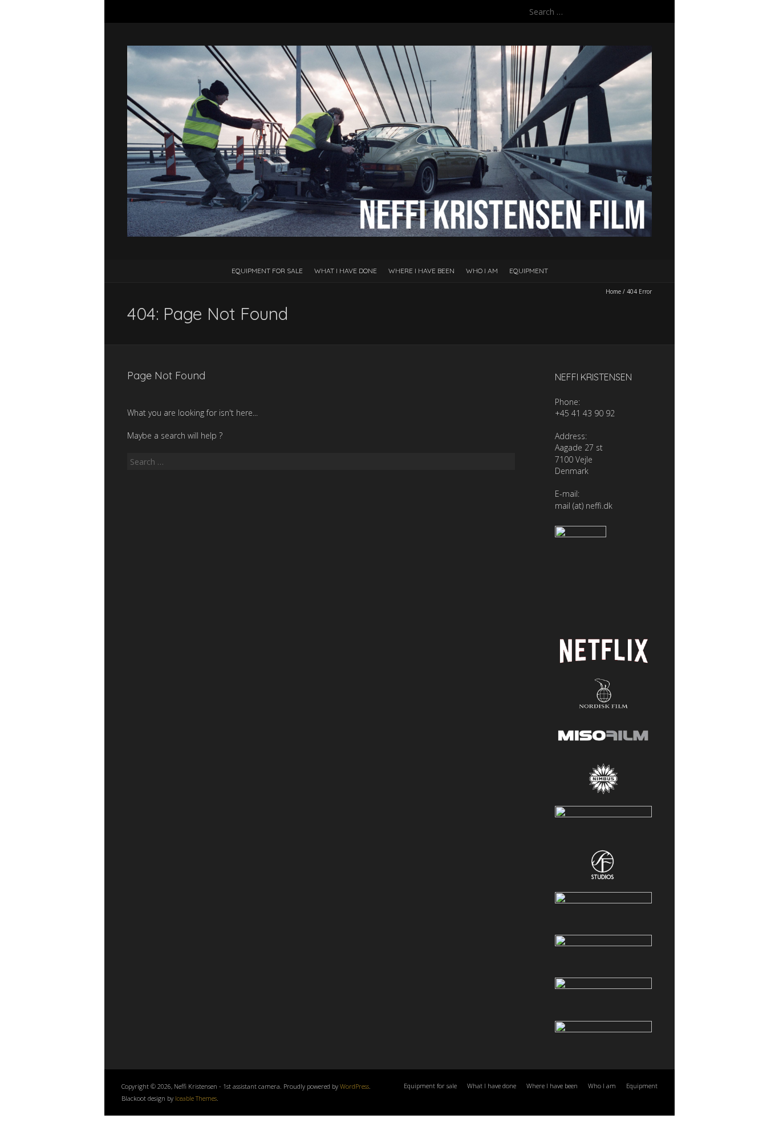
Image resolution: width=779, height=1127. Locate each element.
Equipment (528, 270)
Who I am (482, 270)
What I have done (345, 270)
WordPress (354, 1086)
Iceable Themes (196, 1098)
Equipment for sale (267, 270)
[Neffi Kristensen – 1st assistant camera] (389, 51)
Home (613, 291)
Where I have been (421, 270)
